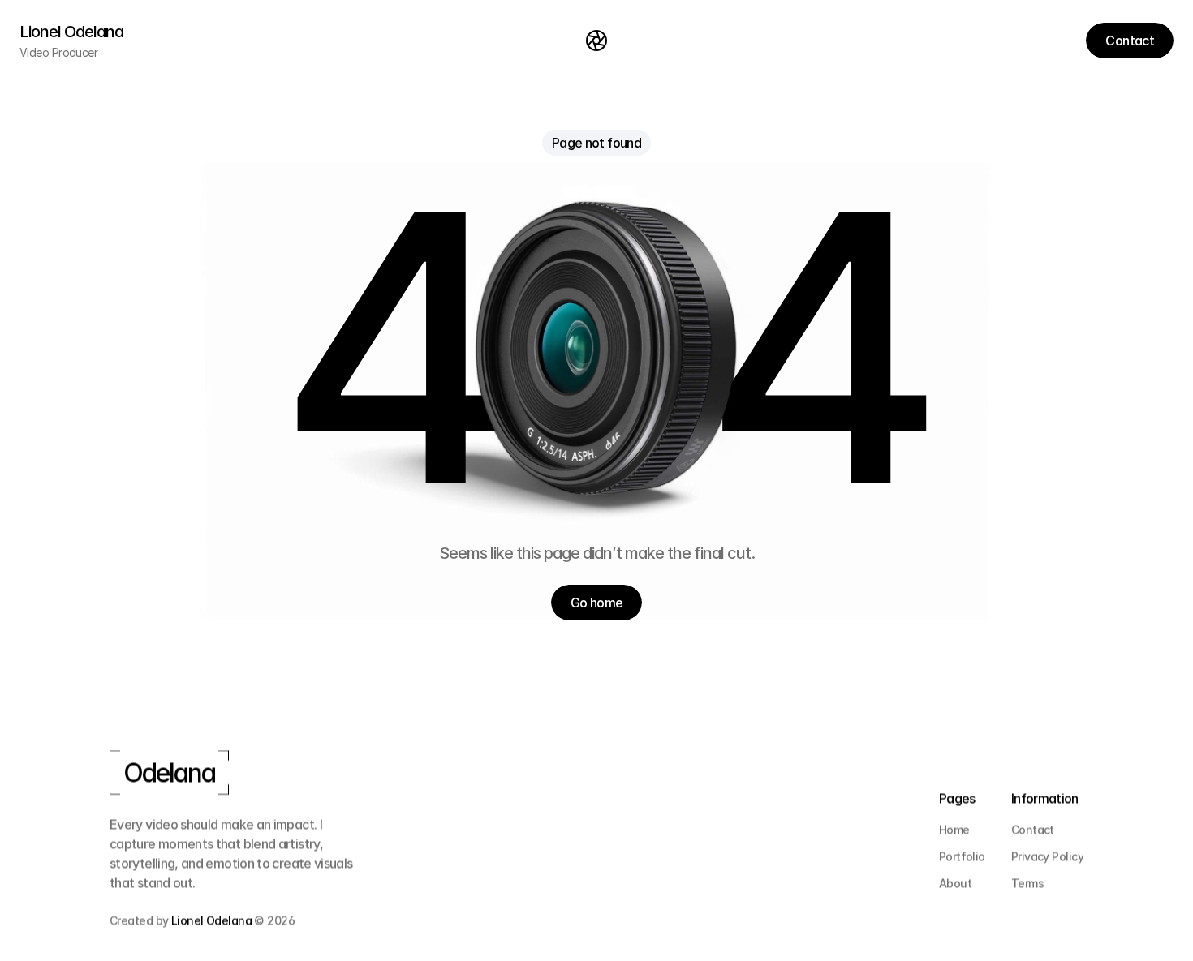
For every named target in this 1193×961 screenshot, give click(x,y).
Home (954, 829)
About (955, 883)
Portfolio (962, 856)
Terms (1027, 883)
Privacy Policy (1047, 856)
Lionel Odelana (211, 920)
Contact (1032, 829)
